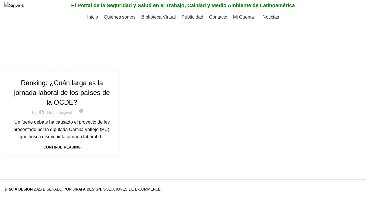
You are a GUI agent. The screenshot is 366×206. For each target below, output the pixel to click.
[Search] (356, 5)
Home (10, 50)
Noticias (62, 71)
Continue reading (62, 147)
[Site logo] (14, 5)
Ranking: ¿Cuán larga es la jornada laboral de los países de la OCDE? (62, 92)
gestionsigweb (60, 112)
